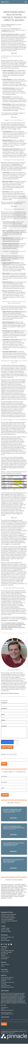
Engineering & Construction (7, 889)
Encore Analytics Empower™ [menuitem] (7, 950)
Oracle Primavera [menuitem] (5, 957)
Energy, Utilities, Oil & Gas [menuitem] (7, 977)
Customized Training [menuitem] (6, 931)
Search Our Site (9, 754)
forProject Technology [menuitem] (6, 952)
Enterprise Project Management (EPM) (10, 890)
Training (20, 893)
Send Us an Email (13, 620)
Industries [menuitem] (3, 975)
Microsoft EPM (19, 892)
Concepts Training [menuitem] (5, 928)
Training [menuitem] (3, 926)
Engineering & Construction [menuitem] (7, 987)
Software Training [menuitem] (5, 929)
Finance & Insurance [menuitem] (5, 985)
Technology (4, 627)
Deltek (4, 30)
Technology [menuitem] (4, 946)
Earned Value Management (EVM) (9, 34)
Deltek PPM (11, 627)
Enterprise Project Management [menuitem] (8, 914)
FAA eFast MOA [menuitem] (4, 971)
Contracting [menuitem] (4, 969)
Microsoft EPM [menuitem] (4, 953)
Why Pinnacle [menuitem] (4, 935)
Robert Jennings (10, 24)
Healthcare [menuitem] (3, 980)
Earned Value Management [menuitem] (7, 919)
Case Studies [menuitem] (4, 938)
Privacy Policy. (12, 1032)
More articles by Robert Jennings (10, 693)
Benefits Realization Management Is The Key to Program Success (13, 860)
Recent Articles (8, 629)
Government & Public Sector (8, 884)
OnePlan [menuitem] (3, 955)
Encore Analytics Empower (7, 896)
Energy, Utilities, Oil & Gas (17, 887)
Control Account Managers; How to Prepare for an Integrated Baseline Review (14, 826)
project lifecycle (16, 164)
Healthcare (3, 897)
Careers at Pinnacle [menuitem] (5, 940)
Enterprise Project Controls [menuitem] (7, 916)
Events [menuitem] (2, 966)
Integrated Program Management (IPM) (11, 626)
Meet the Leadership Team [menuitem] (7, 937)
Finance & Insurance (19, 896)
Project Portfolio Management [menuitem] (8, 917)
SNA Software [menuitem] (4, 958)
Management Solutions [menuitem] (7, 912)
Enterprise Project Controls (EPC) (9, 895)
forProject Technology (12, 893)
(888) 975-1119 (9, 1014)
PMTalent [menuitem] (3, 922)
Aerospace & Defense (10, 623)
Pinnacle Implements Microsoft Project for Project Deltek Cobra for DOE (14, 843)
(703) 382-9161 (8, 1012)
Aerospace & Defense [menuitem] (6, 979)
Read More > (13, 818)
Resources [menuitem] (3, 962)
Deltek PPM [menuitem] (4, 949)
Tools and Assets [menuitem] (5, 964)
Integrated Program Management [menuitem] (9, 921)
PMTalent (9, 897)
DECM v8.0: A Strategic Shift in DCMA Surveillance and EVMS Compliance (12, 810)
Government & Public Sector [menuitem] (7, 982)
